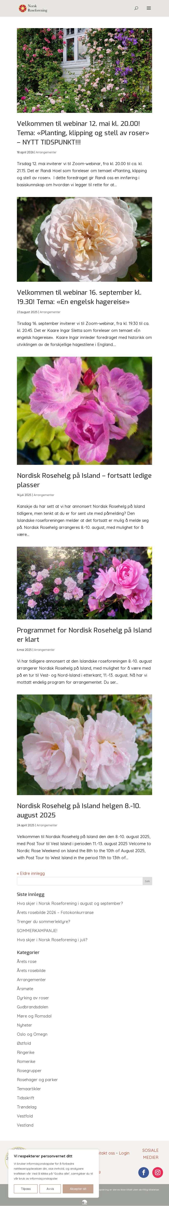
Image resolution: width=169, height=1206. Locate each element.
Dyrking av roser (33, 997)
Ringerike (25, 1052)
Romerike (26, 1061)
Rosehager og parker (37, 1079)
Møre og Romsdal (34, 1016)
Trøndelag (26, 1106)
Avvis (50, 1189)
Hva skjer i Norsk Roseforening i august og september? (70, 903)
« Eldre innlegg (31, 873)
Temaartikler (29, 1088)
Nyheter (24, 1025)
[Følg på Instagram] (157, 1172)
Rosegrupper (29, 1070)
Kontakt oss (103, 1153)
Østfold (24, 1043)
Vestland (25, 1125)
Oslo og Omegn (32, 1034)
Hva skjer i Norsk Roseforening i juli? (52, 939)
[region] (53, 1173)
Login (124, 1153)
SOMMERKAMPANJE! (37, 930)
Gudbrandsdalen (32, 1006)
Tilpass (26, 1189)
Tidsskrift (25, 1097)
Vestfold (25, 1116)
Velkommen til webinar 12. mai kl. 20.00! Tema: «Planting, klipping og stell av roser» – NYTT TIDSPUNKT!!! (83, 133)
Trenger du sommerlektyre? (43, 921)
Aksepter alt (78, 1189)
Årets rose (26, 961)
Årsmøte (25, 988)
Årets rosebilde (31, 970)
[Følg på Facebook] (143, 1172)
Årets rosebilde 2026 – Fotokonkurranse (55, 912)
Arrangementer (46, 152)
